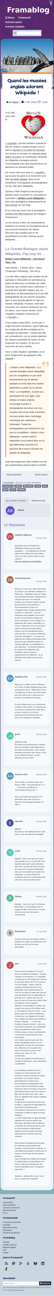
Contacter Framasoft (11, 1208)
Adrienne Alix (21, 677)
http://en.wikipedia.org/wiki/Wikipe (28, 561)
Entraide (6, 1242)
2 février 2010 (41, 538)
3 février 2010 (41, 821)
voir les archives (18, 1290)
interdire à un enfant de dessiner (29, 150)
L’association (8, 1202)
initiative (9, 358)
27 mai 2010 (42, 931)
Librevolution (28, 486)
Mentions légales (9, 1247)
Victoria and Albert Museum (19, 214)
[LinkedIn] (42, 1265)
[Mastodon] (13, 1265)
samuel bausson (23, 578)
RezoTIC (12, 490)
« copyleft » (39, 172)
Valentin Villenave (23, 535)
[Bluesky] (35, 1265)
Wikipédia (36, 483)
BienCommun (8, 486)
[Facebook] (6, 1270)
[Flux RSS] (6, 1265)
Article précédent (14, 475)
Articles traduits (14, 26)
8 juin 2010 (42, 964)
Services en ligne (23, 483)
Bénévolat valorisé (10, 1228)
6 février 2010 (41, 897)
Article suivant (41, 475)
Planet (5, 490)
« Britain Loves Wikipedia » (31, 198)
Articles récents (38, 501)
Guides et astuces (10, 1245)
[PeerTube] (21, 1265)
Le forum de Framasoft (12, 1222)
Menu (11, 17)
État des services (9, 1210)
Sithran (18, 896)
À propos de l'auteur (16, 501)
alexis (15, 102)
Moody (37, 486)
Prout (5, 1213)
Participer (6, 1225)
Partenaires (7, 1230)
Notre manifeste (9, 1205)
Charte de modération (11, 1233)
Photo (45, 486)
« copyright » (11, 143)
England (18, 486)
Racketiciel (20, 931)
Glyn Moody (11, 205)
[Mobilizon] (28, 1265)
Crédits (5, 1253)
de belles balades (19, 179)
